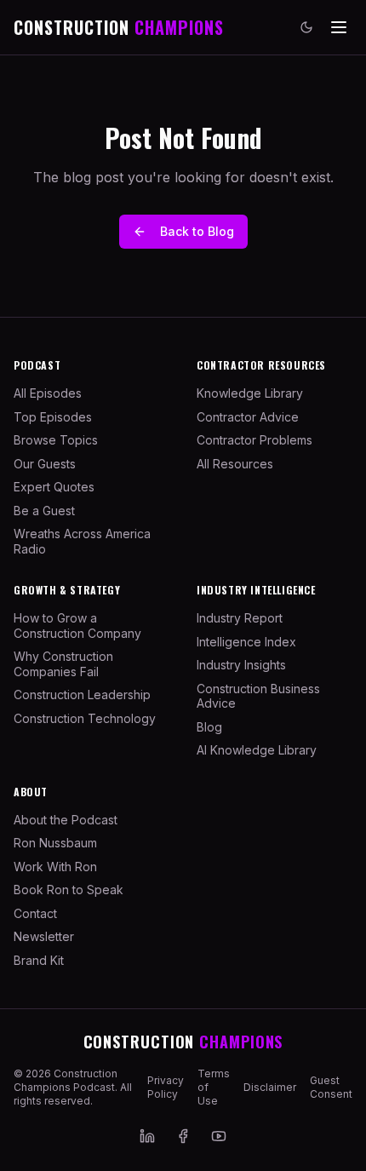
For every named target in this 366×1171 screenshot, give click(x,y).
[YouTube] (218, 1136)
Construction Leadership (82, 694)
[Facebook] (183, 1136)
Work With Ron (55, 866)
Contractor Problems (254, 440)
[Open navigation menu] (338, 27)
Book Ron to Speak (68, 889)
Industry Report (240, 618)
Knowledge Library (250, 393)
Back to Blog (197, 231)
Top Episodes (53, 417)
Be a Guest (44, 510)
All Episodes (48, 393)
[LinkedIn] (147, 1136)
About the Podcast (65, 819)
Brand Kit (39, 960)
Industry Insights (241, 664)
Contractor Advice (248, 417)
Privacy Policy (165, 1087)
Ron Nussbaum (55, 842)
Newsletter (44, 936)
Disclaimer (269, 1087)
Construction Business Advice (258, 696)
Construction (183, 1041)
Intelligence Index (246, 641)
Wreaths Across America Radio (82, 541)
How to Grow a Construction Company (77, 625)
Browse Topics (56, 440)
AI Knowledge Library (257, 750)
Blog (209, 727)
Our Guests (45, 463)
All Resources (235, 463)
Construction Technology (85, 718)
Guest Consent (331, 1087)
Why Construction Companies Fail (63, 664)
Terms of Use (213, 1087)
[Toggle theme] (306, 27)
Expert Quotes (54, 486)
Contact (35, 913)
